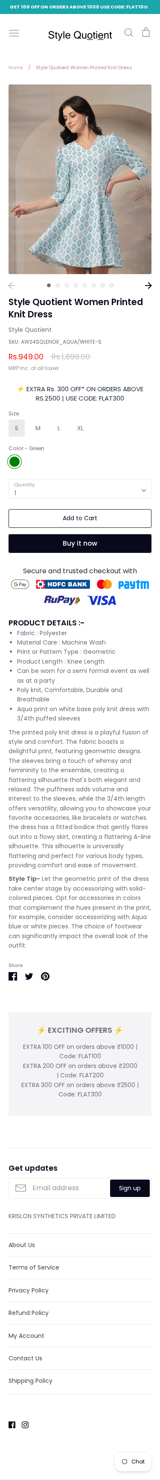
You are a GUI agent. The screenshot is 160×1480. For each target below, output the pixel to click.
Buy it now (80, 543)
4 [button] (76, 285)
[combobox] (80, 489)
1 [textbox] (15, 493)
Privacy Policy (29, 1290)
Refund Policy (29, 1313)
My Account (26, 1335)
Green (14, 461)
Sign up (130, 1188)
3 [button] (67, 285)
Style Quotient (30, 329)
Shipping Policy (30, 1380)
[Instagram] (22, 1424)
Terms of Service (34, 1267)
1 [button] (49, 285)
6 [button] (94, 285)
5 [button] (85, 285)
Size (14, 413)
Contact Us (25, 1358)
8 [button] (111, 285)
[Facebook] (8, 1424)
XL (80, 428)
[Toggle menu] (14, 32)
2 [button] (58, 285)
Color (26, 448)
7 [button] (103, 285)
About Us (22, 1245)
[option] (80, 179)
